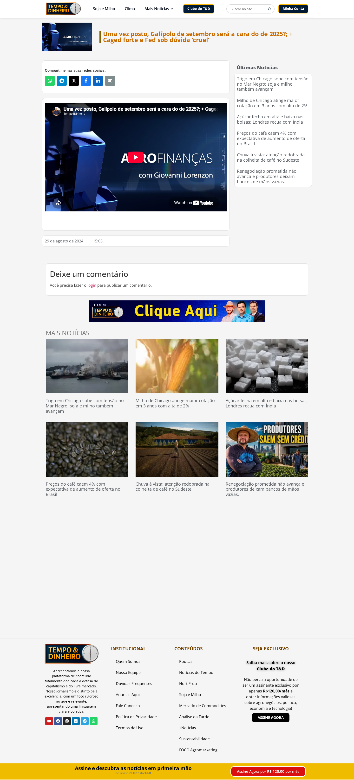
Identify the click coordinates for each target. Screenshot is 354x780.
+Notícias (187, 727)
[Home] (63, 8)
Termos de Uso (130, 727)
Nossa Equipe (128, 672)
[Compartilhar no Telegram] (62, 81)
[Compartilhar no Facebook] (86, 81)
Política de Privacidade (136, 716)
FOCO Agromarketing (198, 750)
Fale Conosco (128, 705)
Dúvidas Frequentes (134, 683)
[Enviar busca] (269, 9)
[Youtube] (49, 721)
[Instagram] (67, 721)
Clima (130, 8)
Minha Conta (293, 8)
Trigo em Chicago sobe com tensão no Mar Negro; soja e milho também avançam (272, 84)
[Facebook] (58, 721)
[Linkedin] (76, 721)
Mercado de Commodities (202, 705)
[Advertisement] (273, 222)
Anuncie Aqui (128, 694)
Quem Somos (128, 661)
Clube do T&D (198, 8)
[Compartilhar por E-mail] (110, 81)
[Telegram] (85, 721)
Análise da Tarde (194, 716)
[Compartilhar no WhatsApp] (50, 81)
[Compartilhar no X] (74, 81)
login (91, 285)
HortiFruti (188, 683)
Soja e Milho (104, 8)
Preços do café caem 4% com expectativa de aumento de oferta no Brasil (271, 138)
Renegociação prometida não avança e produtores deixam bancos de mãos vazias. (266, 176)
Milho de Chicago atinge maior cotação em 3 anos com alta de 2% (272, 102)
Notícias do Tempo (196, 672)
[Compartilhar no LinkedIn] (98, 81)
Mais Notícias (156, 8)
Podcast (186, 661)
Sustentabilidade (194, 739)
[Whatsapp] (94, 721)
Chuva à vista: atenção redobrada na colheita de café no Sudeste (271, 157)
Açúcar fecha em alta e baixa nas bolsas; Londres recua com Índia (270, 119)
